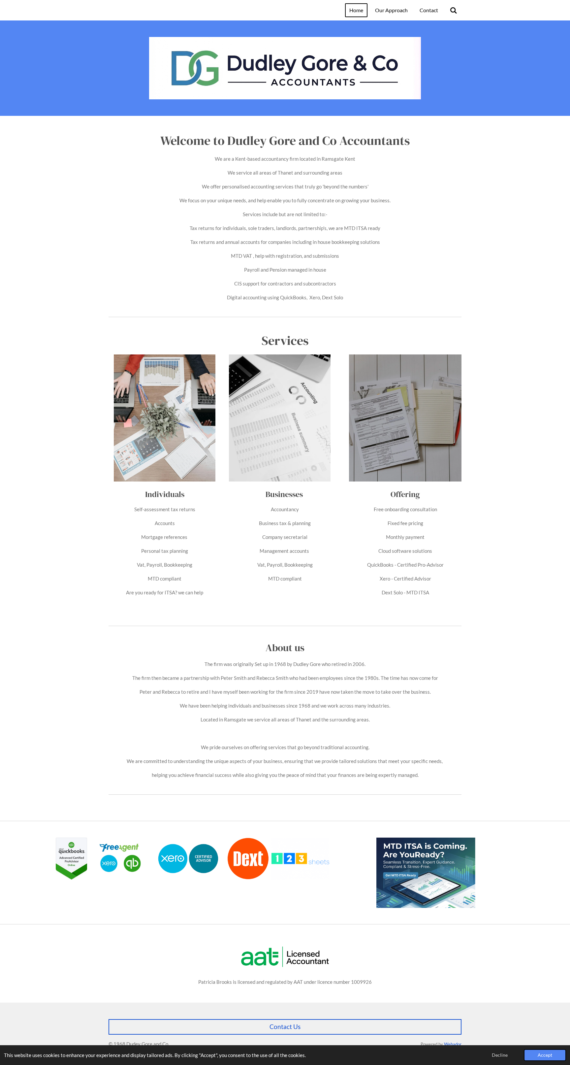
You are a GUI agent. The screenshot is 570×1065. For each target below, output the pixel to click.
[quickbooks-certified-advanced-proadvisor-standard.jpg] (71, 859)
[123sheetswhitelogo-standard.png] (300, 859)
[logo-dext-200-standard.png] (248, 859)
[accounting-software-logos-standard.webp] (119, 859)
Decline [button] (500, 1055)
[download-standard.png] (188, 859)
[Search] (453, 10)
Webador (452, 1044)
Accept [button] (545, 1055)
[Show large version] (285, 957)
